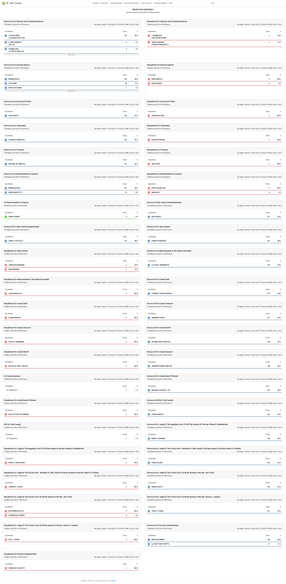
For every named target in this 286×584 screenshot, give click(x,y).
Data (170, 3)
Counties (96, 3)
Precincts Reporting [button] (131, 3)
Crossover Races (116, 3)
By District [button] (104, 3)
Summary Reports (160, 3)
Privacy (113, 581)
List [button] (212, 3)
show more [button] (72, 55)
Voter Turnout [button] (146, 3)
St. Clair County (13, 3)
